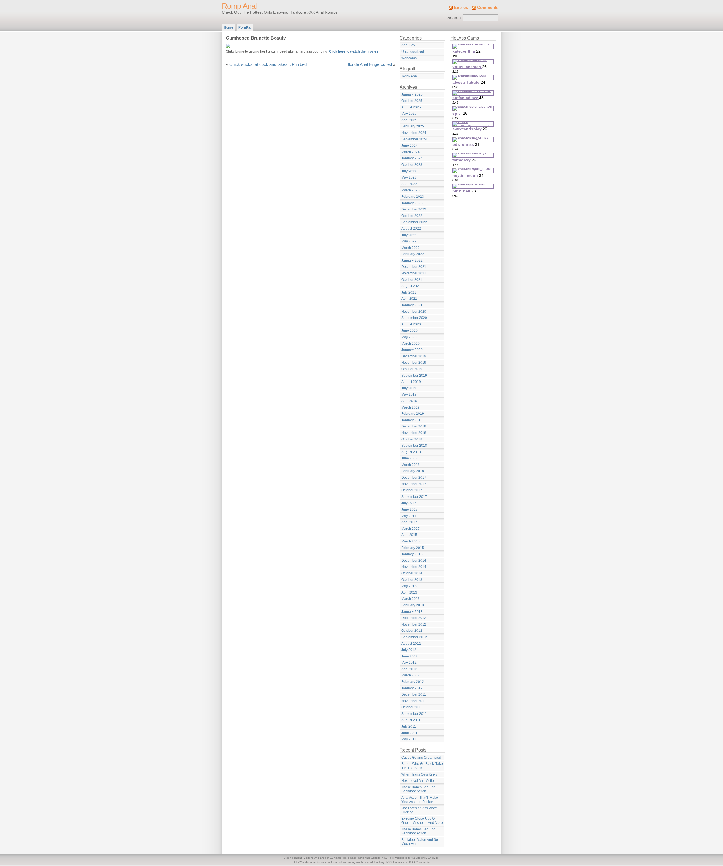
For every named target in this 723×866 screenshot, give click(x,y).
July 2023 (408, 171)
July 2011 (408, 726)
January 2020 (412, 350)
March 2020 (410, 344)
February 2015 (412, 548)
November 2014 (413, 567)
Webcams (409, 58)
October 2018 (411, 439)
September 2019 (414, 375)
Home (228, 27)
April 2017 (409, 522)
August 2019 (411, 382)
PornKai (244, 27)
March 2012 (410, 675)
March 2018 (410, 465)
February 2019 (412, 414)
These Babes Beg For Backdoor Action (418, 789)
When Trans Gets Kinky (419, 774)
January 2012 (412, 688)
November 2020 (413, 312)
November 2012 (413, 624)
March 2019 (410, 407)
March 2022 (410, 248)
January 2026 (412, 94)
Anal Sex (408, 45)
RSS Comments (419, 862)
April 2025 (409, 120)
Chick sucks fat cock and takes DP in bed (268, 64)
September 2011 (414, 714)
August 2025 (411, 107)
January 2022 (412, 260)
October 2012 (411, 631)
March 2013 (410, 599)
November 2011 (413, 701)
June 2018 (409, 458)
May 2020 (409, 337)
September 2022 (414, 222)
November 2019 (413, 362)
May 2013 (409, 586)
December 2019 (413, 356)
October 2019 (411, 369)
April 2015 (409, 535)
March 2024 (410, 152)
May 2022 (409, 241)
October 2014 (411, 573)
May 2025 (409, 114)
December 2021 (413, 267)
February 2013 (412, 605)
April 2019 (409, 401)
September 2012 (414, 637)
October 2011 (411, 707)
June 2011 (409, 733)
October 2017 (411, 490)
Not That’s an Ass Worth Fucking (419, 810)
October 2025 (411, 101)
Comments (487, 7)
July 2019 (408, 388)
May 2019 (409, 394)
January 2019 (412, 420)
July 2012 (408, 650)
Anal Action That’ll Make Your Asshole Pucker (419, 800)
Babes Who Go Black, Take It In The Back (422, 766)
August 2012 (411, 644)
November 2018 (413, 433)
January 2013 (412, 612)
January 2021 (412, 305)
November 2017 (413, 484)
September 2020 (414, 318)
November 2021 (413, 273)
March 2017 (410, 529)
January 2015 (412, 554)
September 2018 (414, 446)
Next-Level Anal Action (418, 781)
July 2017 (408, 503)
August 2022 (411, 229)
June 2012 (409, 656)
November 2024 (413, 133)
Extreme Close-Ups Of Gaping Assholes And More (422, 821)
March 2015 (410, 541)
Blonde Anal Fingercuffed (369, 64)
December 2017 (413, 477)
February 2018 (412, 471)
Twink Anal (409, 76)
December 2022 (413, 209)
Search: (454, 17)
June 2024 (409, 145)
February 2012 (412, 682)
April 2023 (409, 184)
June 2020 (409, 331)
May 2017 (409, 516)
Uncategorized (412, 52)
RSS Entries (394, 862)
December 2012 (413, 618)
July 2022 (408, 235)
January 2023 (412, 203)
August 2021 (411, 286)
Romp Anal (239, 6)
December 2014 (413, 561)
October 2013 (411, 580)
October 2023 (411, 165)
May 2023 (409, 177)
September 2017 (414, 497)
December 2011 (413, 694)
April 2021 (409, 299)
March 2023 (410, 190)
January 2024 (412, 158)
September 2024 (414, 139)
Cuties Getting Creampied (421, 757)
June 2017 (409, 509)
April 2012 (409, 669)
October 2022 (411, 216)
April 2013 (409, 592)
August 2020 (411, 324)
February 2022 (412, 254)
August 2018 (411, 452)
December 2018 (413, 426)
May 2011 (408, 739)
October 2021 (411, 280)
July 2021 (408, 292)
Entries (461, 7)
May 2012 (409, 663)
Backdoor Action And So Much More (419, 842)
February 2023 (412, 197)
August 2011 (411, 720)
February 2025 (412, 126)
